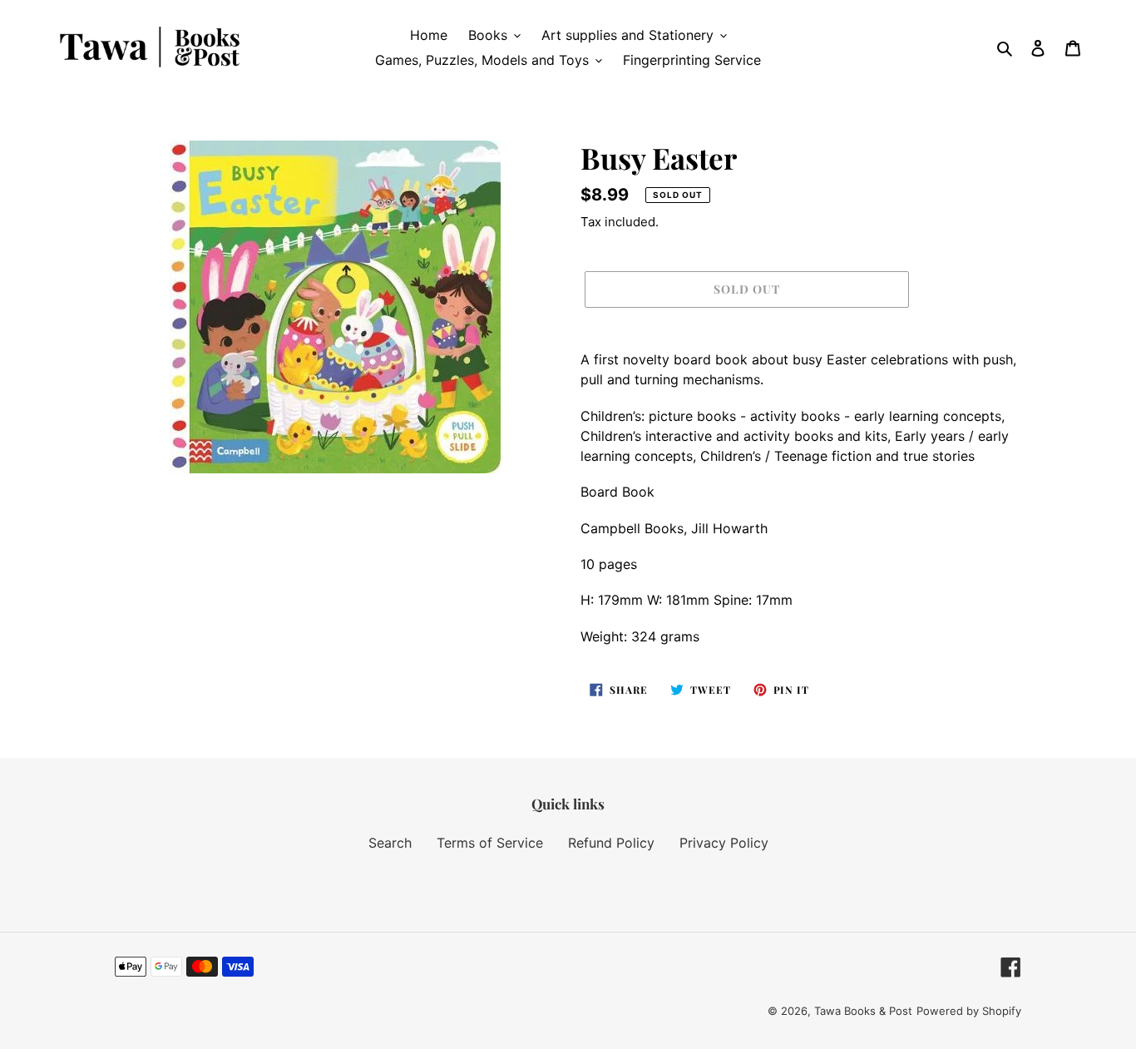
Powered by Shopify (968, 1010)
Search (390, 842)
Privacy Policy (723, 842)
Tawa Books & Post (863, 1010)
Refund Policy (611, 842)
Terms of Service (490, 842)
